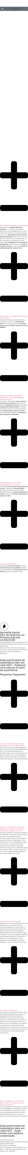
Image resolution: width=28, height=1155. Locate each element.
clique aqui (17, 1143)
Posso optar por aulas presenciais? (10, 921)
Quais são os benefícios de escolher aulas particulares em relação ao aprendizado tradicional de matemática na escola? (12, 829)
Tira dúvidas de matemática (8, 564)
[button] (14, 9)
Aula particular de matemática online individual (14, 225)
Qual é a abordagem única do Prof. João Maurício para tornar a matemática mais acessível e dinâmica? (12, 1103)
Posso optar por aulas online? (9, 1010)
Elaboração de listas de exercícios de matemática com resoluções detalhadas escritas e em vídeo (11, 397)
